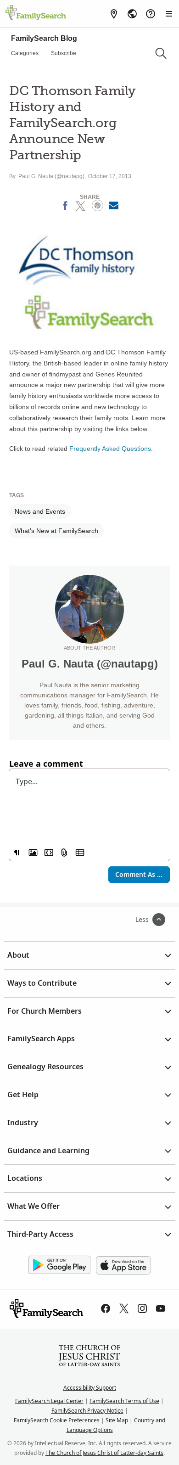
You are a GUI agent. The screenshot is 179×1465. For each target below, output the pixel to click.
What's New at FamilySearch (56, 530)
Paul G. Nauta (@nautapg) (51, 176)
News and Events (40, 511)
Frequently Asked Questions (110, 448)
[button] (160, 53)
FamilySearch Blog (44, 38)
